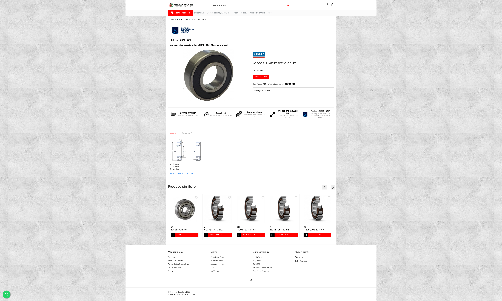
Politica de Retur (216, 261)
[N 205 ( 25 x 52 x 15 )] (284, 209)
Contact (171, 271)
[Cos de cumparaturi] (332, 5)
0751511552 (302, 257)
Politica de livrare (174, 268)
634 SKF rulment (179, 229)
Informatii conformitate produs (181, 173)
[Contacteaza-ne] (328, 5)
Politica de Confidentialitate (178, 264)
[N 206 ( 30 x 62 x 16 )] (317, 209)
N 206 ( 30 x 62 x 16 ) (314, 229)
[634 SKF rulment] (184, 209)
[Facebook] (251, 281)
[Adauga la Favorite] (196, 198)
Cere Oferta (261, 77)
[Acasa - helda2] (181, 5)
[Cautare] (288, 5)
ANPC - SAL (215, 271)
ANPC (212, 268)
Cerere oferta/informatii (218, 13)
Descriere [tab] (173, 133)
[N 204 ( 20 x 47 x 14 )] (251, 209)
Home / (171, 19)
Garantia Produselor (218, 264)
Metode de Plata (217, 257)
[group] (208, 75)
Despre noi (199, 13)
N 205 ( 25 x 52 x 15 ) (280, 229)
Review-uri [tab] (187, 133)
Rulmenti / (179, 19)
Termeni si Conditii (175, 261)
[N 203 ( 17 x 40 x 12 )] (218, 209)
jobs (270, 13)
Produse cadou (240, 13)
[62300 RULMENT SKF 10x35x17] (208, 75)
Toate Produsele (182, 13)
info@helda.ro (303, 261)
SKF (172, 227)
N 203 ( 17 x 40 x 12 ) (213, 229)
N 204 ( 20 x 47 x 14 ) (247, 229)
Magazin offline (257, 13)
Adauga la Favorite (262, 91)
